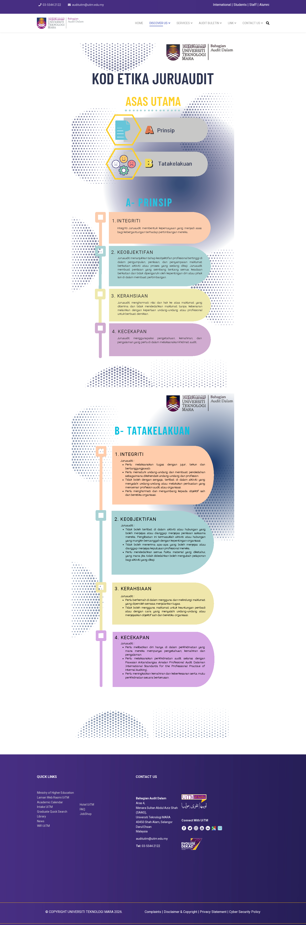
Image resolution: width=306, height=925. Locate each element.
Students (240, 5)
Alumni (264, 5)
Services (183, 23)
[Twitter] (190, 828)
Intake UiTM (45, 806)
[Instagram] (196, 828)
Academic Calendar (50, 802)
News (40, 821)
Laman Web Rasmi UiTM (53, 797)
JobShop (86, 814)
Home (139, 23)
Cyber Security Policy (244, 912)
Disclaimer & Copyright (180, 912)
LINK (231, 23)
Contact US (251, 23)
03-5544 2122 (52, 4)
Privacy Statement (213, 912)
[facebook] (184, 828)
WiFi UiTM (43, 825)
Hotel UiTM (87, 804)
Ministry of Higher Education (55, 792)
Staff (253, 5)
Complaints (153, 912)
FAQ (82, 809)
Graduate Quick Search (52, 811)
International (222, 5)
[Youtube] (202, 828)
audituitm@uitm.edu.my (88, 4)
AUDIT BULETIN (209, 23)
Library (41, 816)
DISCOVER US (158, 23)
